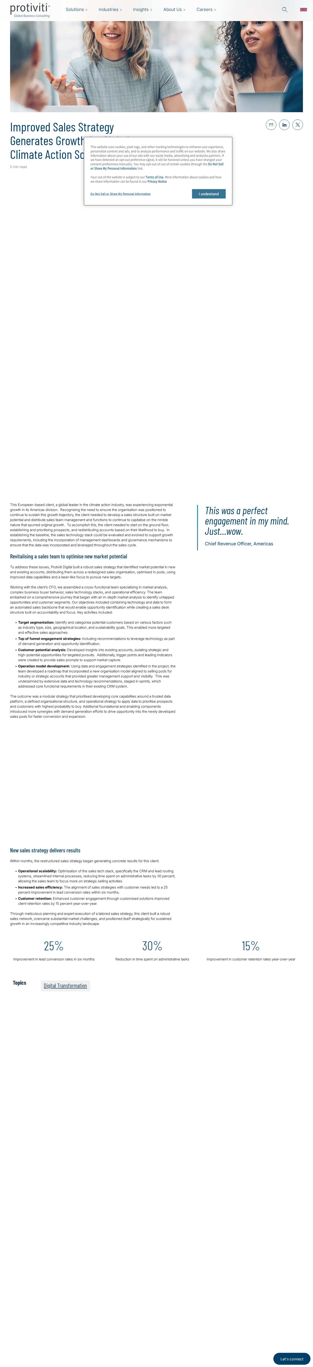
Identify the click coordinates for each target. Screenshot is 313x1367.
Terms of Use (154, 177)
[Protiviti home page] (34, 1313)
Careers (89, 1320)
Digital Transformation (65, 985)
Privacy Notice (157, 181)
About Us (90, 1307)
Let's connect (291, 1359)
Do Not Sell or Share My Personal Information (121, 194)
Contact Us (92, 1333)
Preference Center (128, 1320)
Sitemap (118, 1333)
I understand (209, 193)
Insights (89, 1346)
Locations (119, 1307)
